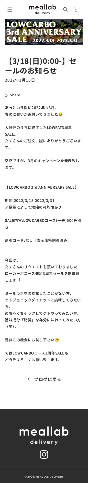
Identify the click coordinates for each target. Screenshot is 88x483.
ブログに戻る (47, 379)
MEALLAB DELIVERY (50, 476)
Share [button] (15, 94)
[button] (9, 9)
